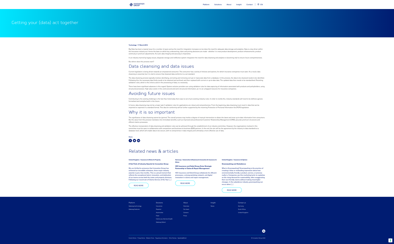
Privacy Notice (141, 238)
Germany (241, 206)
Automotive (159, 212)
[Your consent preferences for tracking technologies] (390, 240)
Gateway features (134, 209)
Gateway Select (161, 222)
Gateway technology (135, 206)
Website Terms (150, 238)
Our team (186, 209)
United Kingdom (243, 212)
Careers (185, 212)
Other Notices (172, 238)
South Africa (242, 209)
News (212, 206)
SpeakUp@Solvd (182, 238)
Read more (138, 185)
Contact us (242, 202)
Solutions (159, 202)
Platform (132, 202)
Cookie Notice (132, 238)
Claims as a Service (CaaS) (164, 219)
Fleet (157, 216)
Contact (249, 4)
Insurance (159, 206)
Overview (186, 206)
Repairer (158, 209)
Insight (239, 4)
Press (185, 216)
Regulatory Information (161, 238)
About (185, 202)
